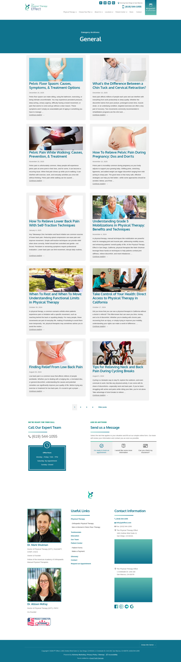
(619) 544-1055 (44, 436)
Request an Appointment (81, 564)
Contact (74, 560)
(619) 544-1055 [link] (133, 6)
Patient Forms (77, 548)
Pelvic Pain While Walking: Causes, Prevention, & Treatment (56, 154)
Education (75, 536)
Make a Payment (78, 551)
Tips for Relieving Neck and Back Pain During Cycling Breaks (118, 369)
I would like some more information (123, 451)
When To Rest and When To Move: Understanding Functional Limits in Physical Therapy (55, 298)
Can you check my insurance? (145, 451)
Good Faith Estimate (97, 658)
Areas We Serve (147, 645)
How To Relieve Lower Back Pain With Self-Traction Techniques (54, 223)
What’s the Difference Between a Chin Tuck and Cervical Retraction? (119, 85)
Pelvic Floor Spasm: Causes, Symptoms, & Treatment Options (54, 85)
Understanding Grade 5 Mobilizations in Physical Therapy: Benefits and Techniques (119, 225)
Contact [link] (139, 12)
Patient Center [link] (120, 12)
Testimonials (76, 532)
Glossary (74, 556)
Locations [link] (108, 12)
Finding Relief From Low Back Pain (56, 367)
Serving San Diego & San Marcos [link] (131, 3)
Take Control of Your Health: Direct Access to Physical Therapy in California (119, 298)
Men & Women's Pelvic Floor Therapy (86, 527)
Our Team (75, 539)
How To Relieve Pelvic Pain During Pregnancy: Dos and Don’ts (119, 154)
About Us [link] (98, 12)
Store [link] (131, 12)
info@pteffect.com (123, 523)
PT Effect (57, 651)
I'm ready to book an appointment (101, 451)
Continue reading (37, 115)
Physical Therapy (69, 12)
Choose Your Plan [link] (85, 12)
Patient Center (76, 543)
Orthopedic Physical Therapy (83, 523)
